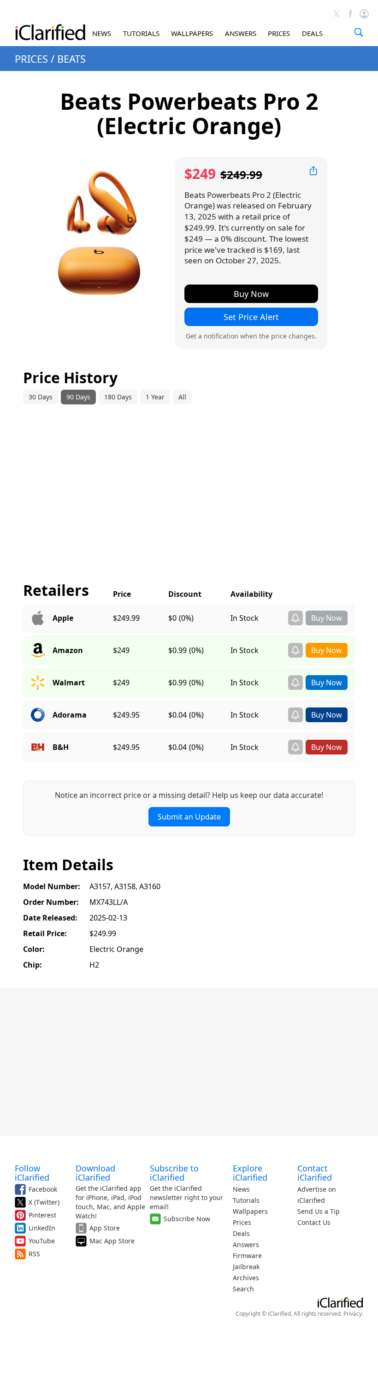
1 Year (155, 396)
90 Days (78, 396)
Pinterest (42, 1215)
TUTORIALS (141, 33)
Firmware (247, 1255)
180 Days (118, 396)
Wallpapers (250, 1211)
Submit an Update (189, 817)
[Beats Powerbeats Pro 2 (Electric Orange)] (99, 233)
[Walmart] (37, 682)
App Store (104, 1228)
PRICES (279, 33)
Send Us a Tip (318, 1211)
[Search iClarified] (358, 32)
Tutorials (246, 1200)
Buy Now (251, 293)
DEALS (312, 33)
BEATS (71, 58)
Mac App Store (112, 1240)
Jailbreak (246, 1266)
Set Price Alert (251, 316)
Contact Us (314, 1222)
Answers (246, 1244)
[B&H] (37, 747)
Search (243, 1288)
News (241, 1189)
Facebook (43, 1189)
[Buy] (327, 623)
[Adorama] (37, 714)
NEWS (101, 33)
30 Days (41, 396)
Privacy (352, 1314)
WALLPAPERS (192, 33)
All (182, 396)
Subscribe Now (187, 1218)
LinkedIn (42, 1228)
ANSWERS (240, 33)
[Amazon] (37, 650)
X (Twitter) (44, 1202)
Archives (246, 1277)
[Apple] (37, 618)
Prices (242, 1222)
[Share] (313, 170)
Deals (241, 1233)
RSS (34, 1253)
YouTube (42, 1240)
